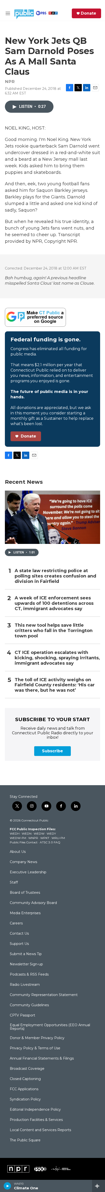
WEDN (27, 833)
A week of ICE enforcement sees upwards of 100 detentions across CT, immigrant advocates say (54, 603)
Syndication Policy (25, 1099)
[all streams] (98, 1186)
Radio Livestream (25, 985)
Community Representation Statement (44, 995)
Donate (88, 13)
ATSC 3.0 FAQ (50, 842)
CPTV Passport (22, 1015)
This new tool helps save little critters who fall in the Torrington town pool (54, 631)
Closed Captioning (25, 1079)
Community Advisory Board (33, 903)
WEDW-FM (18, 838)
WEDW (39, 833)
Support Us (19, 944)
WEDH (15, 833)
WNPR (33, 838)
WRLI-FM (58, 838)
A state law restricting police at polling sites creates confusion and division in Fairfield (55, 576)
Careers (16, 923)
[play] (7, 1185)
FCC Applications (24, 1089)
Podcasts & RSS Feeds (29, 975)
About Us (18, 852)
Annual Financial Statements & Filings (42, 1059)
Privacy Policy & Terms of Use (35, 1048)
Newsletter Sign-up (26, 964)
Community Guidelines (29, 1005)
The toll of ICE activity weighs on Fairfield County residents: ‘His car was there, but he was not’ (55, 685)
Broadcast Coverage (27, 1069)
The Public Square (25, 1140)
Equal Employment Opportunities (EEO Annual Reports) (50, 1027)
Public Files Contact (24, 842)
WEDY (51, 833)
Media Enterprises (25, 913)
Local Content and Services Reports (40, 1130)
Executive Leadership (28, 872)
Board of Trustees (25, 893)
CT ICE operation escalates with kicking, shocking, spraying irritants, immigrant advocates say (57, 658)
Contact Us (19, 934)
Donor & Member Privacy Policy (37, 1038)
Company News (23, 862)
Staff (14, 883)
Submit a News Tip (26, 954)
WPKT (44, 838)
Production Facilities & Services (36, 1120)
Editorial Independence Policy (35, 1110)
